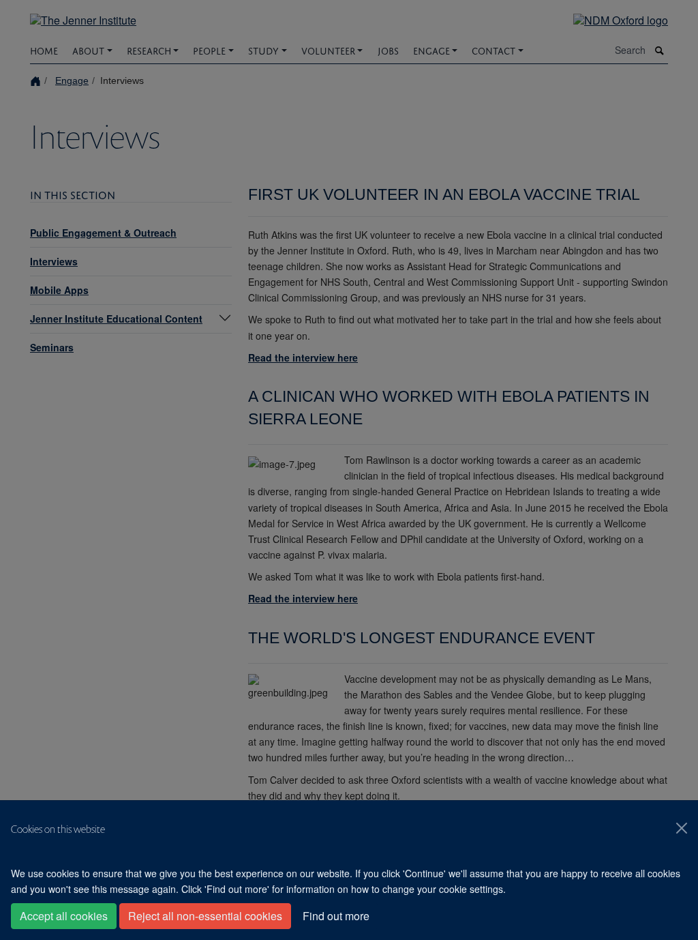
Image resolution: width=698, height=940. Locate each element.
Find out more (336, 916)
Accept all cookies (64, 916)
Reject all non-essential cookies (205, 916)
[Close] (682, 828)
